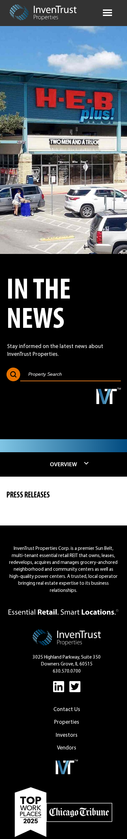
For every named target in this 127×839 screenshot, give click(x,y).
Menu (107, 11)
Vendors (66, 747)
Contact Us (66, 709)
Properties (66, 722)
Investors (67, 735)
